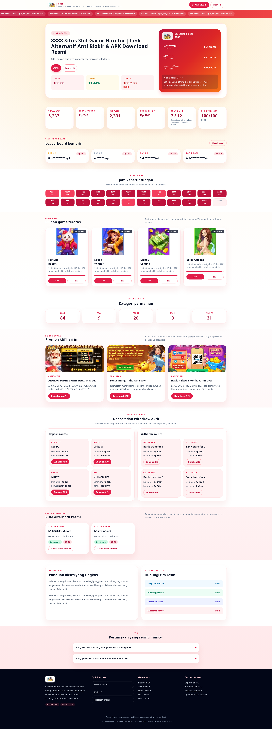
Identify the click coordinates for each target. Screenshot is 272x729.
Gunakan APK (60, 461)
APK (56, 67)
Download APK (199, 4)
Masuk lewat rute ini (61, 548)
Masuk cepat (218, 143)
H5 (76, 280)
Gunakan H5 (152, 462)
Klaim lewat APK (59, 396)
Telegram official (102, 699)
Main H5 (217, 4)
